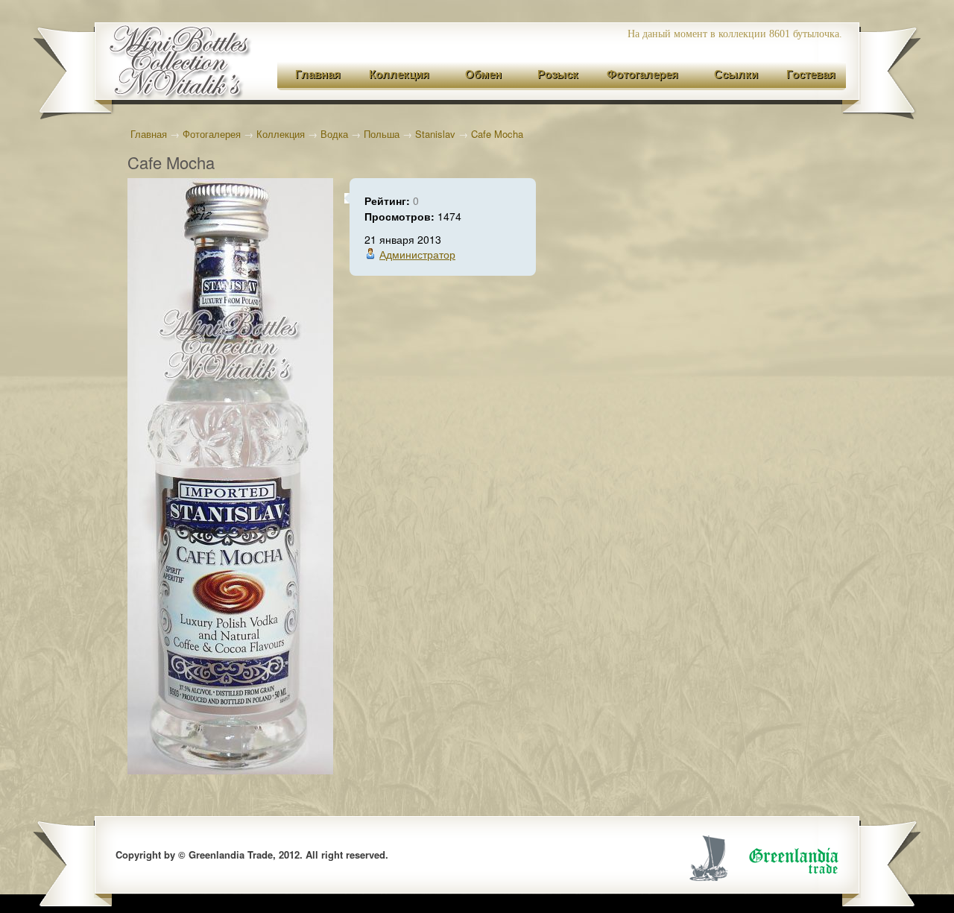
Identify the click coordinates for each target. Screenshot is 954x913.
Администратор (417, 254)
